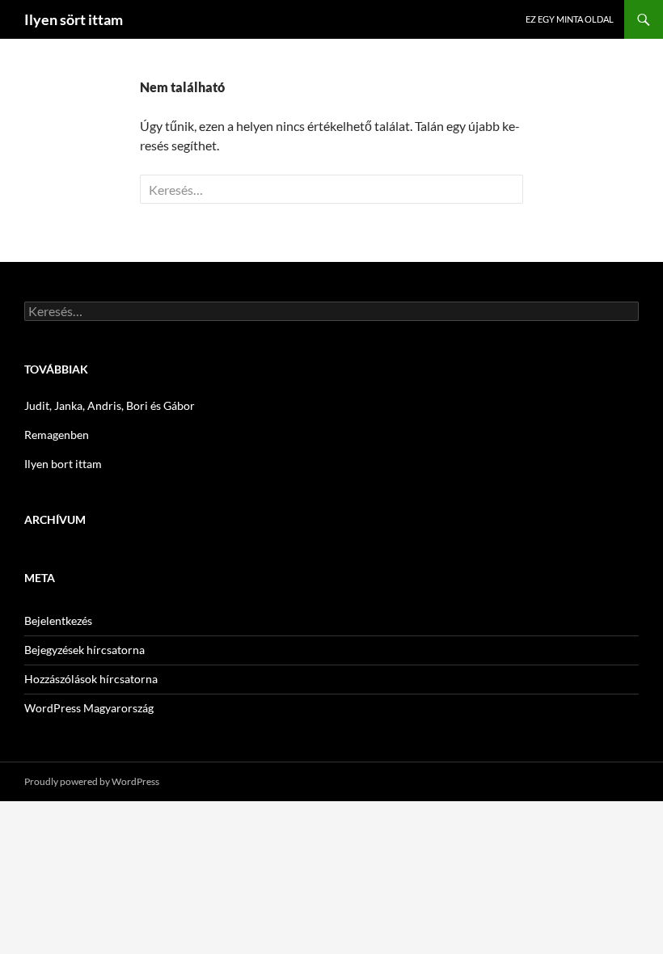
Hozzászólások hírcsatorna (91, 679)
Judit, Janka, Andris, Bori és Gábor (109, 405)
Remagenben (56, 434)
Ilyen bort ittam (63, 464)
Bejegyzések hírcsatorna (84, 649)
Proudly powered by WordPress (91, 781)
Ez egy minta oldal (570, 19)
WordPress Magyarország (89, 708)
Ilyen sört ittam (73, 19)
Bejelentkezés (58, 620)
